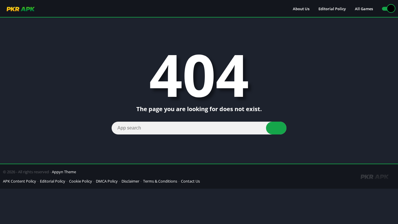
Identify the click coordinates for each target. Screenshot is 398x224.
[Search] (276, 128)
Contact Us (190, 181)
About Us (301, 8)
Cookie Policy (80, 181)
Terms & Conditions (160, 181)
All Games (364, 8)
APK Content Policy (19, 181)
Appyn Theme (64, 171)
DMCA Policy (107, 181)
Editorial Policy (332, 8)
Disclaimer (130, 181)
